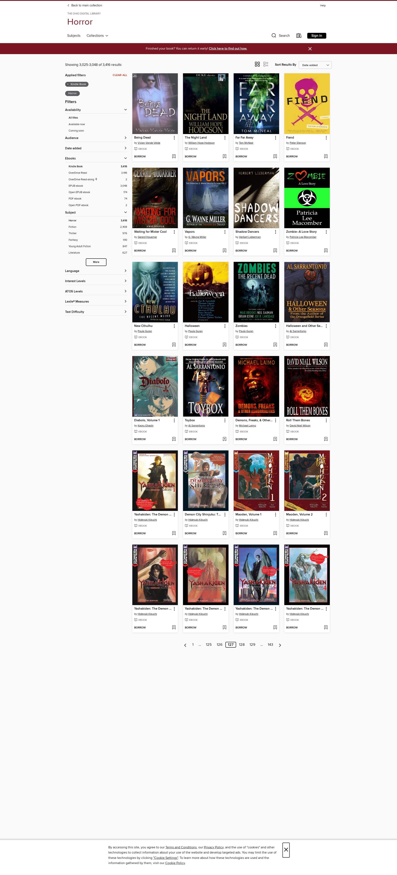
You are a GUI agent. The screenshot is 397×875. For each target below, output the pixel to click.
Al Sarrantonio (298, 331)
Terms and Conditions (181, 847)
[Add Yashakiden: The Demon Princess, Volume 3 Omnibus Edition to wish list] (224, 627)
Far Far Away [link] (245, 138)
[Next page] (280, 644)
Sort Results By (285, 65)
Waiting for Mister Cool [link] (150, 232)
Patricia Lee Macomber (303, 237)
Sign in (316, 35)
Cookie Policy (175, 863)
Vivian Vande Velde (149, 143)
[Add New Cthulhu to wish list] (173, 345)
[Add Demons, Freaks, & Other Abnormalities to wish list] (275, 439)
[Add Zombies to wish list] (275, 345)
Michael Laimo (247, 425)
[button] (280, 36)
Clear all (120, 75)
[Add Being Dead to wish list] (173, 156)
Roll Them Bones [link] (298, 420)
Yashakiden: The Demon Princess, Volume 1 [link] (153, 514)
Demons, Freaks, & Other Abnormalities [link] (254, 420)
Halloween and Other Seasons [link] (305, 326)
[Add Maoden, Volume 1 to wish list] (275, 533)
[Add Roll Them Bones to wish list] (325, 439)
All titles (73, 118)
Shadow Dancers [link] (247, 232)
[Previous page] (185, 644)
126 (219, 644)
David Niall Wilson (300, 425)
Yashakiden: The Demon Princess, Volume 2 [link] (153, 609)
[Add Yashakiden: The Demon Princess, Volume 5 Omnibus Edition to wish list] (275, 627)
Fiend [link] (290, 138)
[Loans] (299, 36)
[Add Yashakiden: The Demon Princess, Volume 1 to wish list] (173, 533)
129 (252, 644)
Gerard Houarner (147, 237)
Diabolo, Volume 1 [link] (147, 420)
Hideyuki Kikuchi (147, 519)
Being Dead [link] (142, 138)
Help (323, 5)
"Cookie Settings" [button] (165, 858)
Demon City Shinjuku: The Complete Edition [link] (204, 514)
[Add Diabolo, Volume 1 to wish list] (173, 439)
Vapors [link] (190, 232)
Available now (77, 124)
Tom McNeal (246, 143)
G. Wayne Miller (197, 237)
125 (209, 644)
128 (242, 644)
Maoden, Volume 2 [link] (299, 514)
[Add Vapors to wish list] (224, 251)
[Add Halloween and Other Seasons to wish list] (325, 345)
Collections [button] (96, 35)
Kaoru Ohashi (145, 425)
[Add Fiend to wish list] (325, 156)
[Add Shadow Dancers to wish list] (275, 251)
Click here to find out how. (228, 48)
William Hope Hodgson (201, 143)
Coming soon (76, 130)
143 (270, 644)
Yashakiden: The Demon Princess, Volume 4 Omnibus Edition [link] (305, 609)
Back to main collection (86, 5)
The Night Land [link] (196, 138)
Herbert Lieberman (250, 237)
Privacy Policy (214, 847)
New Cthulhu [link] (143, 326)
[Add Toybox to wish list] (224, 439)
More (96, 262)
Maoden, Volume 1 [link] (248, 514)
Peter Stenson (298, 143)
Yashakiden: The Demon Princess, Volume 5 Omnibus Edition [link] (254, 609)
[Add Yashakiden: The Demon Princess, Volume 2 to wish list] (173, 627)
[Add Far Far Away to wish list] (275, 156)
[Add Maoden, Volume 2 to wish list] (325, 533)
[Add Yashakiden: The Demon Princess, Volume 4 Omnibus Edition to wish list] (325, 627)
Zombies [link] (242, 326)
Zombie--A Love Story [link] (301, 232)
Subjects (73, 35)
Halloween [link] (192, 326)
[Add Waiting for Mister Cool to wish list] (173, 251)
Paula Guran (145, 331)
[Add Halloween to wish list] (224, 345)
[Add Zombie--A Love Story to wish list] (325, 251)
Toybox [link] (190, 420)
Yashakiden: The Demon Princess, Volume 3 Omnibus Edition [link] (204, 609)
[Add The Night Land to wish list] (224, 156)
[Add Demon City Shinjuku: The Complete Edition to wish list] (224, 533)
